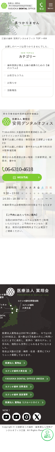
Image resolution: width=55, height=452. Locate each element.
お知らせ (12, 82)
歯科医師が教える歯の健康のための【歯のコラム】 (28, 66)
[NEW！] (6, 419)
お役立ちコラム (15, 75)
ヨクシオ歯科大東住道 (16, 371)
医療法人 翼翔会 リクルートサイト (22, 402)
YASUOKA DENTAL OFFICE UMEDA (24, 379)
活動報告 (12, 90)
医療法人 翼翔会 (13, 363)
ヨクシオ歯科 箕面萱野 (16, 395)
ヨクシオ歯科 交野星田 (16, 387)
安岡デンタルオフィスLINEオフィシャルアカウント (47, 435)
